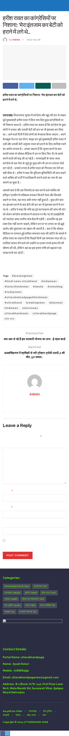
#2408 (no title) (12, 711)
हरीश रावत (9, 319)
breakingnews (35, 302)
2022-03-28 (33, 39)
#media (38, 286)
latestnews (30, 308)
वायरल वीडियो (47, 605)
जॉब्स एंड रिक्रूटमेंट (33, 599)
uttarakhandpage (44, 313)
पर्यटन (30, 605)
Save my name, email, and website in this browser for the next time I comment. (33, 542)
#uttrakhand (13, 302)
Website (8, 524)
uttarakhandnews (17, 313)
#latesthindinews (17, 286)
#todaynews (13, 292)
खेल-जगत (49, 592)
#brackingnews (22, 276)
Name (8, 491)
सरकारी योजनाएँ (28, 611)
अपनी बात (40, 586)
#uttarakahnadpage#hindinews (26, 297)
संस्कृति (10, 611)
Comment (9, 444)
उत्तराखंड (12, 592)
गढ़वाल (11, 599)
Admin (16, 39)
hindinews (11, 308)
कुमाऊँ (31, 592)
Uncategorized (17, 586)
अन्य (44, 715)
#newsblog (54, 286)
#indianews (49, 281)
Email (8, 507)
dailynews (56, 302)
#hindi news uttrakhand (21, 281)
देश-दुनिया (13, 605)
